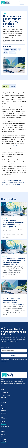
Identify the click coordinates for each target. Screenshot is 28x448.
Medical (3, 410)
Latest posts (4, 392)
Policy (3, 406)
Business (3, 408)
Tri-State (3, 424)
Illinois (3, 421)
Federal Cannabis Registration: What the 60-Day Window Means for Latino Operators (13, 224)
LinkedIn (6, 49)
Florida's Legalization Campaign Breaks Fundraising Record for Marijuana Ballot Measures (13, 301)
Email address (5, 347)
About (3, 434)
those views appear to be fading (10, 146)
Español (12, 86)
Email (5, 52)
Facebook (13, 49)
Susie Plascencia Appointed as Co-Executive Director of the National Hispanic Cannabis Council (13, 261)
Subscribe (14, 355)
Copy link (12, 52)
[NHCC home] (5, 3)
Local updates (5, 426)
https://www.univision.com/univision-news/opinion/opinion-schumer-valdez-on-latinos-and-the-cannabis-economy (13, 182)
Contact (3, 439)
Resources (4, 437)
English (5, 86)
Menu (22, 3)
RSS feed (3, 397)
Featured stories (5, 395)
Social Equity (5, 413)
